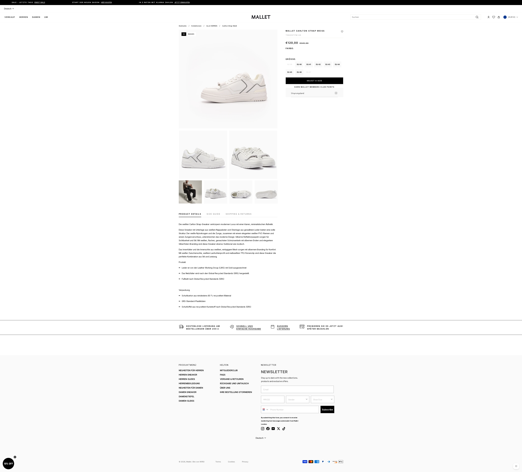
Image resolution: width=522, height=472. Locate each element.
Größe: (291, 59)
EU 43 (327, 64)
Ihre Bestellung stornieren (236, 392)
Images (191, 34)
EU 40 (299, 64)
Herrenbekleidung (189, 383)
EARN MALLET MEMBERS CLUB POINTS (314, 87)
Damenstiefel (186, 396)
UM (46, 17)
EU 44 (337, 64)
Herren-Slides (187, 379)
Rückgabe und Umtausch (234, 383)
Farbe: (290, 48)
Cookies (231, 462)
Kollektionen (196, 26)
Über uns (225, 387)
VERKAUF (9, 17)
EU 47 (308, 72)
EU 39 (289, 64)
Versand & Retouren (231, 379)
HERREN (23, 17)
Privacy (245, 462)
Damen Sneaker (187, 392)
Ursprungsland (297, 93)
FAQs (222, 374)
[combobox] (415, 17)
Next (274, 191)
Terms (218, 462)
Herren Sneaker (188, 374)
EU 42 (318, 64)
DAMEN (36, 17)
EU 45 (289, 72)
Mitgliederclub (229, 370)
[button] (342, 31)
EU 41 (309, 64)
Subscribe (327, 409)
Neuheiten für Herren (191, 370)
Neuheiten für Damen (191, 387)
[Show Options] (306, 399)
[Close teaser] (15, 457)
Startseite (183, 26)
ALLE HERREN (211, 26)
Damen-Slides (186, 401)
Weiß (290, 53)
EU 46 (299, 72)
